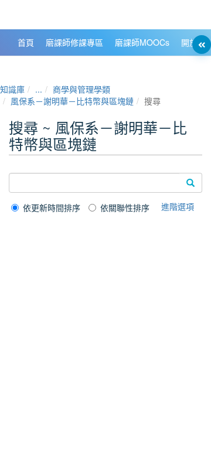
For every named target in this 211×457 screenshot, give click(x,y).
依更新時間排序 (51, 207)
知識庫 (12, 89)
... (38, 89)
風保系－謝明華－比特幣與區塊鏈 (72, 101)
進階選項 (177, 206)
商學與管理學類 (81, 89)
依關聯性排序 (124, 207)
